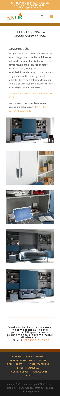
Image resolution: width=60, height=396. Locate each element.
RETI (9, 364)
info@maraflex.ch (36, 340)
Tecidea (48, 387)
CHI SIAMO (16, 356)
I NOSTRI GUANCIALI (28, 367)
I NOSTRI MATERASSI (38, 364)
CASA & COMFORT (36, 356)
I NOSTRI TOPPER (18, 371)
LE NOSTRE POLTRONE (22, 360)
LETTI (19, 364)
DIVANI (43, 360)
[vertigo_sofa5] (30, 184)
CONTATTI (28, 375)
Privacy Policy (31, 391)
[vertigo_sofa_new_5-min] (30, 263)
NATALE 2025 (40, 371)
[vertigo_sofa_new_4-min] (30, 302)
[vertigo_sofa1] (30, 223)
